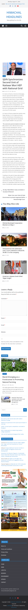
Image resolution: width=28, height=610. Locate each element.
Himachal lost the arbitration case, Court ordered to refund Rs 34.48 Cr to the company (13, 250)
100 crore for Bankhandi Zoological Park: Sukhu (12, 434)
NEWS (4, 76)
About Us (3, 546)
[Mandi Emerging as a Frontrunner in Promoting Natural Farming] (14, 365)
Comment (4, 298)
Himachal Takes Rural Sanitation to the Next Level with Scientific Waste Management (18, 400)
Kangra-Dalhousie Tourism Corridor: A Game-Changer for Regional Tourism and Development (12, 449)
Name (3, 318)
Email (3, 325)
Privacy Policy (4, 552)
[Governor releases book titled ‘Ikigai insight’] (14, 261)
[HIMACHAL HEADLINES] (3, 25)
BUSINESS (3, 573)
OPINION (4, 373)
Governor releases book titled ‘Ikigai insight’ (12, 277)
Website (3, 332)
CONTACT (3, 582)
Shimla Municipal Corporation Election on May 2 (12, 224)
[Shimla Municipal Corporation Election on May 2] (14, 208)
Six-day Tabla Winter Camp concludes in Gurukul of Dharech (14, 191)
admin (14, 91)
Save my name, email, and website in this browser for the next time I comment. (12, 343)
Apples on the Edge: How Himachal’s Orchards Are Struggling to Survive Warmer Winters (12, 460)
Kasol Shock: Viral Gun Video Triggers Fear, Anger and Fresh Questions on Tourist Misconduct (13, 444)
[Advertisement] (14, 46)
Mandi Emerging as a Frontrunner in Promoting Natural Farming (13, 379)
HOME (2, 564)
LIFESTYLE (3, 570)
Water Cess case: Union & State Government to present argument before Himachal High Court (14, 197)
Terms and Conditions (6, 549)
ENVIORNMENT (5, 576)
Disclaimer (3, 555)
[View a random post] (25, 25)
